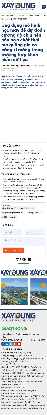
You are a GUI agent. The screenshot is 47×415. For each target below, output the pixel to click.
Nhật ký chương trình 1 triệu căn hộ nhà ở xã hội (23, 15)
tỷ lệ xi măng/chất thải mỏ (12, 213)
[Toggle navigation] (44, 7)
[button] (43, 285)
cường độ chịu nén (35, 213)
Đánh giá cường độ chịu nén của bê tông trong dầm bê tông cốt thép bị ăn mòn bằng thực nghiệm (22, 153)
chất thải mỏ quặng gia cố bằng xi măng (18, 208)
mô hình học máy (9, 217)
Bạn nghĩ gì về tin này (13, 250)
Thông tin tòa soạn (11, 348)
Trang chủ (5, 19)
